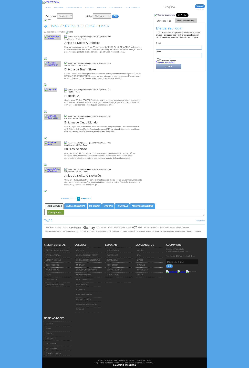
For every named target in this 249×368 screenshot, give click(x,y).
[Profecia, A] (52, 90)
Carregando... (55, 212)
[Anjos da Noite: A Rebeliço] (52, 37)
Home (48, 7)
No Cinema (94, 206)
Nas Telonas (51, 348)
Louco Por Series (84, 294)
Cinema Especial (74, 7)
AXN (98, 227)
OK (115, 16)
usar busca (200, 221)
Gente (48, 329)
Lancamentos (115, 7)
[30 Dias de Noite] (52, 143)
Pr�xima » (85, 198)
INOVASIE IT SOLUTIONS (124, 365)
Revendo (80, 309)
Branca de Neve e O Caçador (119, 227)
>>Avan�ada (199, 9)
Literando (80, 289)
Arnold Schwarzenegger (164, 231)
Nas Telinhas (51, 343)
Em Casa (49, 324)
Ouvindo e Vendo (53, 353)
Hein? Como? (112, 265)
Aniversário (75, 227)
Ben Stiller (50, 227)
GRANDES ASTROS (53, 255)
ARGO (86, 231)
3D (81, 231)
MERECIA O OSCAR (53, 260)
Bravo (92, 231)
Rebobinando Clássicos (86, 304)
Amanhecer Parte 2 (103, 231)
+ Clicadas (122, 206)
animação (132, 231)
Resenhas (58, 7)
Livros (140, 260)
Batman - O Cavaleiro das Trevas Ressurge (62, 231)
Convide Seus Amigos (166, 15)
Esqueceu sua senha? (165, 62)
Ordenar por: (51, 16)
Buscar (200, 6)
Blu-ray (88, 227)
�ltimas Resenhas (75, 206)
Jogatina (50, 333)
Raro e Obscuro (83, 299)
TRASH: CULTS (51, 280)
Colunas (89, 7)
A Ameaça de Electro (145, 231)
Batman (189, 231)
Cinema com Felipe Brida (87, 255)
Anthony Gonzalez (119, 231)
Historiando (81, 285)
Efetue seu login (164, 21)
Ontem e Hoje (113, 275)
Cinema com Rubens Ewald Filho (88, 261)
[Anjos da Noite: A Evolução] (52, 170)
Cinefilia (80, 250)
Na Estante (51, 338)
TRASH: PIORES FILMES (55, 285)
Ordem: (89, 16)
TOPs (109, 280)
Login (169, 66)
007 (134, 227)
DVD (139, 255)
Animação (155, 227)
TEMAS (48, 275)
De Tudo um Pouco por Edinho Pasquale (86, 270)
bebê (140, 227)
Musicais (108, 206)
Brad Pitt (197, 231)
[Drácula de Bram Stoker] (52, 64)
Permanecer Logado (167, 60)
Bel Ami (146, 227)
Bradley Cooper (61, 227)
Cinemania (80, 265)
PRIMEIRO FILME (52, 270)
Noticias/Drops (133, 7)
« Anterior (65, 198)
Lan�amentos (54, 206)
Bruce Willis (164, 227)
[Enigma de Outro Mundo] (52, 117)
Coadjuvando (113, 250)
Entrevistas (112, 260)
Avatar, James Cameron (179, 227)
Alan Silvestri (180, 231)
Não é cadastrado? (185, 21)
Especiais (101, 7)
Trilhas (140, 275)
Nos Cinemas (142, 270)
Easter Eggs (112, 255)
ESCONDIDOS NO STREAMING (57, 250)
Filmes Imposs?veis (84, 280)
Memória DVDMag (114, 270)
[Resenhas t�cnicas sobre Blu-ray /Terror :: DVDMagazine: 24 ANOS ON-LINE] (50, 2)
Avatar (103, 227)
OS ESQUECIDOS (52, 265)
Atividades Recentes (142, 206)
